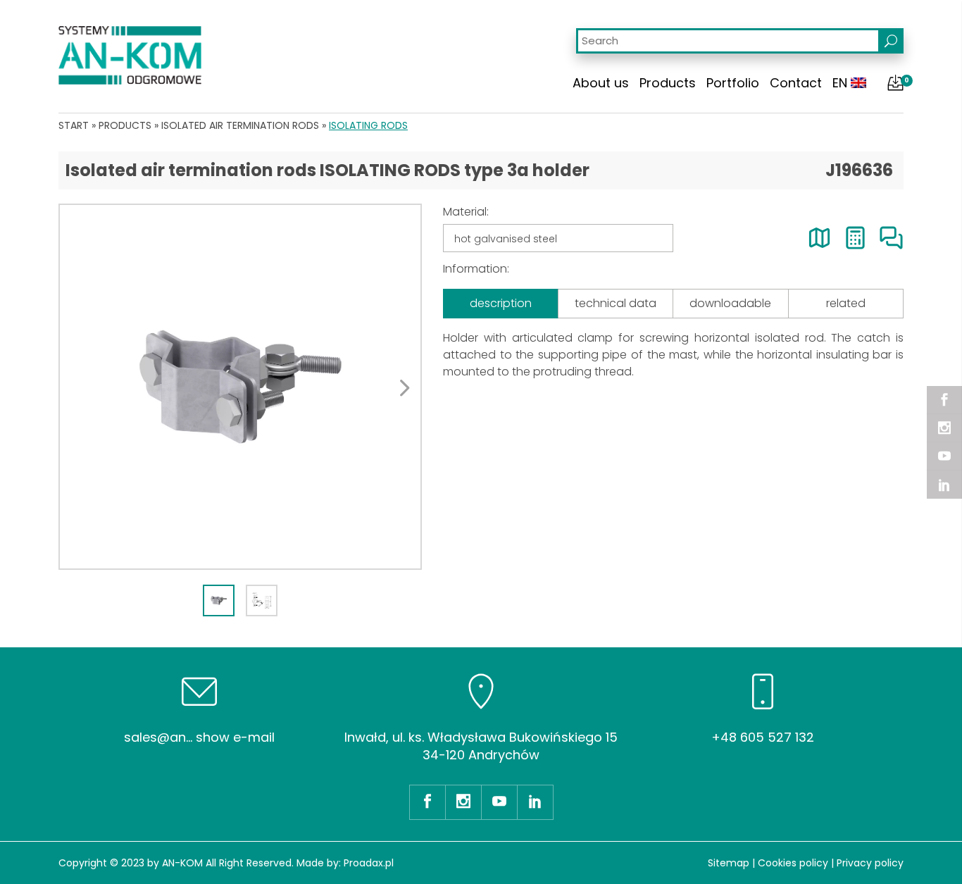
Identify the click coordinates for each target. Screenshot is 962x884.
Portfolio (732, 83)
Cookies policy (793, 863)
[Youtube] (944, 456)
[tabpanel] (240, 386)
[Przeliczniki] (855, 237)
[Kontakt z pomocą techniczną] (891, 237)
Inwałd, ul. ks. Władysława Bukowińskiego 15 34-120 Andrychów (481, 746)
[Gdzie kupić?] (819, 237)
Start (73, 125)
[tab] (218, 600)
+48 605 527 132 (762, 737)
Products (667, 83)
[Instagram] (944, 428)
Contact (796, 83)
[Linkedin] (944, 485)
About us (601, 83)
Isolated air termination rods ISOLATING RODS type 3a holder (327, 170)
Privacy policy (870, 863)
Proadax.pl (369, 863)
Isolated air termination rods (240, 125)
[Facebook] (944, 400)
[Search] (891, 41)
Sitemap (728, 863)
